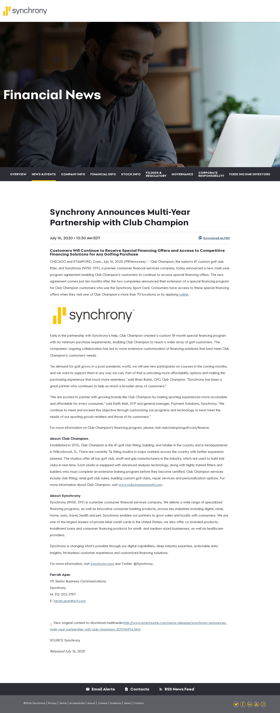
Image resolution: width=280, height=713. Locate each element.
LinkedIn (249, 704)
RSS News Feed (179, 689)
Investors (115, 703)
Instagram (263, 704)
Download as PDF (216, 238)
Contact (138, 703)
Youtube (256, 704)
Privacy (52, 703)
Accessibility (77, 703)
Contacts (139, 689)
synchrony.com (102, 564)
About (91, 703)
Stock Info (131, 174)
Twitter (236, 704)
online (183, 294)
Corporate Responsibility (211, 174)
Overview (18, 174)
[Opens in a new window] (93, 314)
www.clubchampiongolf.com (140, 485)
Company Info (73, 174)
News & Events (44, 174)
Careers (103, 703)
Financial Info (103, 174)
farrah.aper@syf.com (70, 601)
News (127, 703)
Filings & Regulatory (156, 174)
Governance (182, 174)
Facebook (243, 704)
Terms (63, 703)
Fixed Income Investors (249, 174)
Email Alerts (103, 689)
